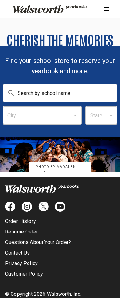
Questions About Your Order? (38, 242)
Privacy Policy (21, 263)
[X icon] (43, 207)
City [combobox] (11, 115)
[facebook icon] (10, 207)
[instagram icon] (27, 207)
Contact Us (17, 253)
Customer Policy (24, 274)
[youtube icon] (60, 207)
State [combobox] (96, 115)
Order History (20, 221)
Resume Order (21, 232)
